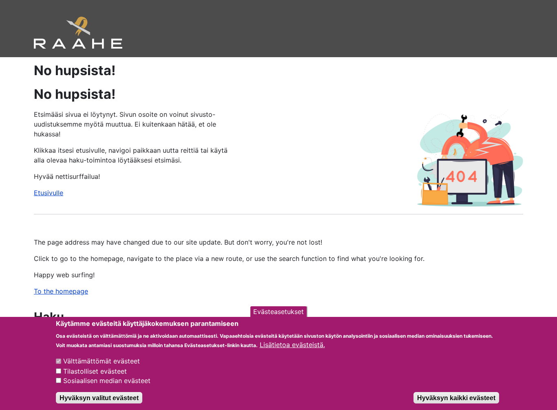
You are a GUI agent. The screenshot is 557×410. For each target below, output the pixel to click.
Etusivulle (48, 193)
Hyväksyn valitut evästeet (99, 397)
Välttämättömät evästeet (101, 361)
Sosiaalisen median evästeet (106, 381)
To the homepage (61, 291)
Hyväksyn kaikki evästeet (456, 397)
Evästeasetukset (278, 312)
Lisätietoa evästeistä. (292, 344)
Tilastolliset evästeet (95, 371)
